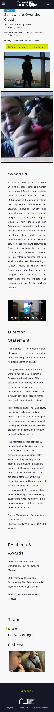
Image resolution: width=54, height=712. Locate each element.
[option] (27, 662)
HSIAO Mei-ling (20, 635)
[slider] (17, 317)
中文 (49, 4)
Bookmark (39, 47)
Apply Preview (18, 47)
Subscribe (26, 691)
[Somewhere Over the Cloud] (27, 661)
